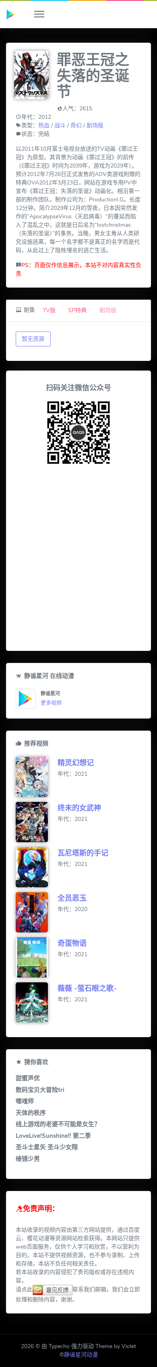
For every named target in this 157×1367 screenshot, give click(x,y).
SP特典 (77, 310)
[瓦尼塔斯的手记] (37, 867)
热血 (44, 125)
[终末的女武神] (37, 822)
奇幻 (76, 125)
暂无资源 (33, 339)
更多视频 (51, 702)
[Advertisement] (78, 559)
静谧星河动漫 (81, 1355)
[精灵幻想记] (37, 777)
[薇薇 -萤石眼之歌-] (37, 1002)
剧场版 (95, 125)
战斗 (60, 125)
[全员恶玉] (37, 912)
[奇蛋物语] (37, 957)
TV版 (49, 310)
